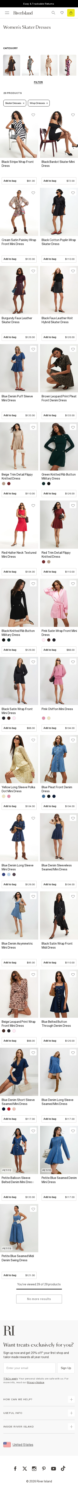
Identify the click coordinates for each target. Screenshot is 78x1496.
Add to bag (19, 180)
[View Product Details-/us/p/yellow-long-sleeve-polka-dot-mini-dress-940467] (19, 759)
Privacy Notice (35, 1382)
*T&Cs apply (10, 1378)
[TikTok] (63, 1468)
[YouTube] (53, 1468)
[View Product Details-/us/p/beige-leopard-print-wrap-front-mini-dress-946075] (19, 994)
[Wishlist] (62, 12)
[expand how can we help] (71, 1399)
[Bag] (71, 13)
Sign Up (66, 1368)
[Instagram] (34, 1468)
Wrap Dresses (37, 103)
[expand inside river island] (71, 1426)
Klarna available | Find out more (40, 3)
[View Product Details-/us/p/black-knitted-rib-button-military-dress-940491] (19, 603)
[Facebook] (15, 1468)
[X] (24, 1469)
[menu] (7, 13)
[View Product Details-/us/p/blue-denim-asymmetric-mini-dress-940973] (19, 915)
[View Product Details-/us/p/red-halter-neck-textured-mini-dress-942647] (19, 524)
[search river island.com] (53, 12)
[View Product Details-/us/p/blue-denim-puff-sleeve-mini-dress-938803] (19, 368)
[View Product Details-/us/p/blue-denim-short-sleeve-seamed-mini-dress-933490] (19, 1072)
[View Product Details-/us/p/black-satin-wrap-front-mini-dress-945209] (19, 681)
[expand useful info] (71, 1413)
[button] (19, 171)
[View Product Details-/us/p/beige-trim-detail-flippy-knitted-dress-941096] (19, 446)
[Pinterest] (44, 1468)
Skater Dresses (13, 103)
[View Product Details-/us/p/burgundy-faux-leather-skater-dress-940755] (19, 290)
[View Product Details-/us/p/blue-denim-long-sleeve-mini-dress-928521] (19, 837)
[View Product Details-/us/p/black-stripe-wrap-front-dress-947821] (19, 134)
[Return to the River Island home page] (25, 13)
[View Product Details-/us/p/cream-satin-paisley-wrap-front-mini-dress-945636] (19, 212)
